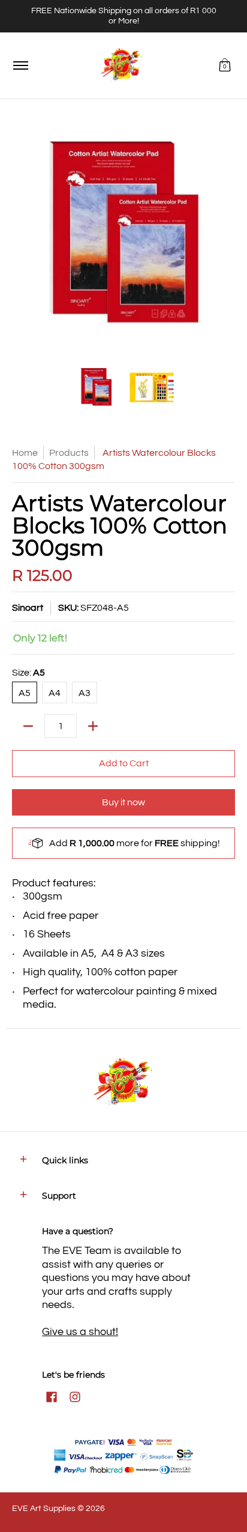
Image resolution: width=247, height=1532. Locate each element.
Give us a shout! (80, 1331)
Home (25, 453)
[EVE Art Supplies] (122, 65)
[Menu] (20, 65)
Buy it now (123, 802)
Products (69, 453)
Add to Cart (124, 763)
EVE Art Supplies (44, 1508)
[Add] (93, 726)
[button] (225, 65)
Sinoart (27, 608)
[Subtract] (28, 726)
